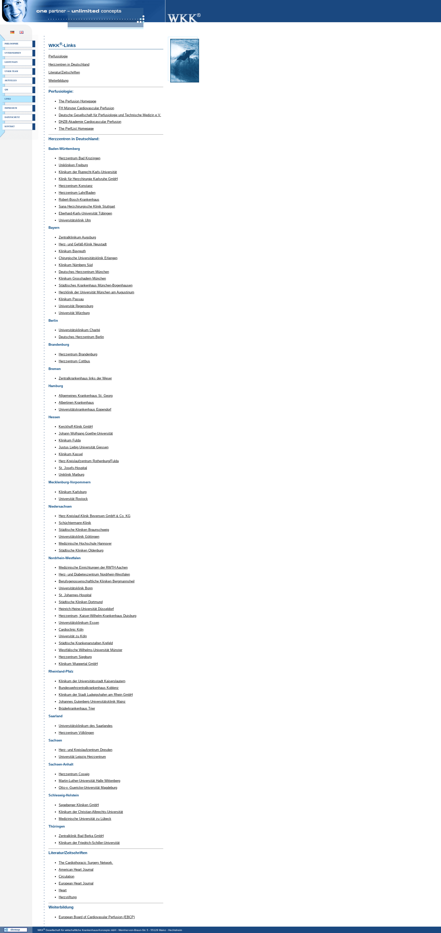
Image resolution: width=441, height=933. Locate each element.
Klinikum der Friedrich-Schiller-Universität (89, 843)
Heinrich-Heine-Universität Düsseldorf (86, 609)
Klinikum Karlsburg (73, 492)
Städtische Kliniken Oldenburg (81, 550)
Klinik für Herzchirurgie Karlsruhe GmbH (88, 179)
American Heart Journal (76, 869)
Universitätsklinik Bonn (76, 588)
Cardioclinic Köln (71, 629)
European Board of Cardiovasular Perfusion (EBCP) (97, 917)
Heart (63, 890)
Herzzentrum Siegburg (75, 657)
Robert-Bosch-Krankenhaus (79, 199)
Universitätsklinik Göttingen (79, 537)
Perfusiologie (58, 56)
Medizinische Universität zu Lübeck (85, 819)
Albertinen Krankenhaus (76, 402)
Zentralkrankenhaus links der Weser (85, 378)
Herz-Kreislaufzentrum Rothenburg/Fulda (89, 461)
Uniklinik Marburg (71, 474)
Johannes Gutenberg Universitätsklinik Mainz (92, 701)
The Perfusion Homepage (77, 101)
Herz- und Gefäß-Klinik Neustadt (83, 244)
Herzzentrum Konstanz (76, 186)
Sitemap (15, 929)
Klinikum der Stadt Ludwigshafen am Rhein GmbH (96, 695)
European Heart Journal (76, 883)
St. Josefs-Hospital (73, 468)
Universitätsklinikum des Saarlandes (86, 726)
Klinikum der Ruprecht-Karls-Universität (88, 172)
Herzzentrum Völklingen (76, 733)
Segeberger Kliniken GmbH (79, 805)
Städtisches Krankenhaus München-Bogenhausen (95, 285)
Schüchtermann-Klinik (75, 523)
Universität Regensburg (76, 306)
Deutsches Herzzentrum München (84, 272)
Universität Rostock (73, 499)
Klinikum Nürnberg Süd (76, 265)
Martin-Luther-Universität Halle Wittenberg (89, 781)
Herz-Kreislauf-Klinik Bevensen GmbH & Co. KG (94, 516)
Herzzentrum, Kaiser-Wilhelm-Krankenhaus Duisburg (97, 616)
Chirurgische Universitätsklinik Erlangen (88, 258)
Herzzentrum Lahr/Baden (77, 193)
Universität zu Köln (73, 636)
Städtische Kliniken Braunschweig (84, 530)
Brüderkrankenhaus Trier (77, 708)
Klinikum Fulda (70, 440)
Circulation (66, 876)
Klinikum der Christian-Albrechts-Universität (91, 812)
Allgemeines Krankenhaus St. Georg (86, 396)
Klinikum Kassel (71, 454)
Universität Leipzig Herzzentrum (82, 757)
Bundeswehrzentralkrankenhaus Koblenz (89, 688)
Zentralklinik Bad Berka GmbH (81, 836)
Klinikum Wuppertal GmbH (78, 664)
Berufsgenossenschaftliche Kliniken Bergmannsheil (96, 581)
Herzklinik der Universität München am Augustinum (96, 292)
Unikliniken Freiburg (73, 165)
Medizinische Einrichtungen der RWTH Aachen (93, 567)
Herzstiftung (68, 897)
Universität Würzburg (74, 313)
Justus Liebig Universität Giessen (83, 447)
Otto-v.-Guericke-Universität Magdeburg (88, 788)
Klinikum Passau (71, 299)
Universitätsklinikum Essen (79, 623)
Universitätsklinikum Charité (79, 330)
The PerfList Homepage (76, 128)
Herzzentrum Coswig (74, 774)
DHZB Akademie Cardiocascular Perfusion (90, 122)
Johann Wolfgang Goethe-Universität (86, 433)
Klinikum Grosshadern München (82, 278)
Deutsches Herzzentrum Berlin (81, 337)
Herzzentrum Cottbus (74, 361)
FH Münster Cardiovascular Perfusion (86, 108)
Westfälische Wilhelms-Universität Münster (90, 650)
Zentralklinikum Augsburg (77, 237)
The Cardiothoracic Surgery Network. (86, 863)
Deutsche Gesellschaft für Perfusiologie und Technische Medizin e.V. (110, 115)
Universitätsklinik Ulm (75, 220)
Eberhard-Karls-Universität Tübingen (85, 213)
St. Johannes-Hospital (75, 595)
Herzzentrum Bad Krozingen (79, 158)
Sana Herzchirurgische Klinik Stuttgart (87, 206)
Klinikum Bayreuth (72, 251)
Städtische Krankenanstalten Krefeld (86, 643)
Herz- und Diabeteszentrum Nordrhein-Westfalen (94, 574)
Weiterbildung (58, 80)
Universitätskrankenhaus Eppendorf (85, 409)
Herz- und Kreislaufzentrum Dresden (85, 750)
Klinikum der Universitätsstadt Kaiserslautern (92, 681)
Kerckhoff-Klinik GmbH (76, 426)
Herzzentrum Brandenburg (78, 354)
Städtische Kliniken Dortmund (81, 602)
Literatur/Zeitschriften (64, 72)
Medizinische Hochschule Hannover (85, 543)
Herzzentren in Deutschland (68, 64)
